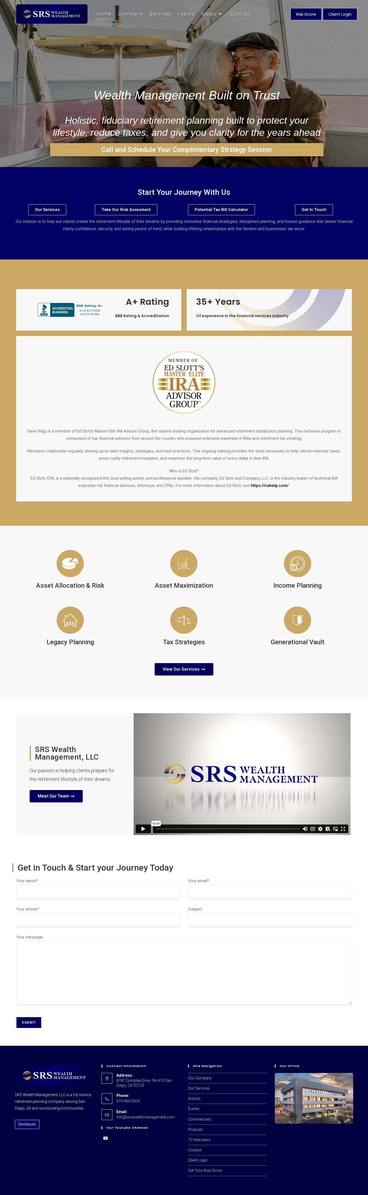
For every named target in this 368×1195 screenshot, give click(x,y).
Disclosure (27, 1124)
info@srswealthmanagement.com (145, 1117)
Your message (29, 937)
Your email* (198, 880)
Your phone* (27, 909)
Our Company (200, 1078)
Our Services (199, 1088)
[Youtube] (105, 1138)
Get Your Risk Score (205, 1170)
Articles (194, 1098)
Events (193, 1109)
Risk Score (306, 14)
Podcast (195, 1129)
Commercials (199, 1119)
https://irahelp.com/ (270, 485)
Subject (195, 909)
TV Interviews (199, 1140)
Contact (195, 1150)
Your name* (27, 880)
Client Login (340, 14)
